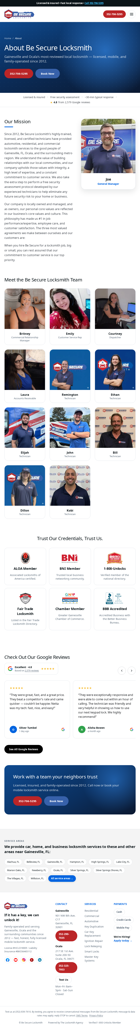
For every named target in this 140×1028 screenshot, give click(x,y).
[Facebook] (7, 960)
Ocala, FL (58, 870)
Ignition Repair (94, 941)
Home (7, 38)
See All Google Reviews (23, 749)
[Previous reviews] (122, 671)
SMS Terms (82, 1015)
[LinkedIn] (39, 960)
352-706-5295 (114, 14)
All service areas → (62, 878)
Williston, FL (37, 878)
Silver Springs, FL (79, 870)
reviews (32, 670)
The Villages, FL (15, 878)
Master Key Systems (91, 958)
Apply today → (123, 940)
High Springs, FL (100, 861)
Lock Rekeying (93, 946)
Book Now (47, 73)
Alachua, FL (13, 861)
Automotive (91, 921)
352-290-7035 (64, 936)
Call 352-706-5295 (94, 3)
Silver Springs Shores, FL (109, 870)
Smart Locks (92, 951)
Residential (91, 910)
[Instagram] (23, 960)
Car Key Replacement (93, 933)
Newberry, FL (39, 870)
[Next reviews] (132, 671)
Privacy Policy (96, 1015)
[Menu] (132, 14)
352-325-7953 (64, 967)
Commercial (92, 916)
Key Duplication (94, 926)
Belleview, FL (33, 861)
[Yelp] (31, 960)
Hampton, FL (77, 861)
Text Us (63, 979)
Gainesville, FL (55, 861)
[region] (70, 709)
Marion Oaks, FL (16, 870)
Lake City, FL (123, 861)
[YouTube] (15, 960)
